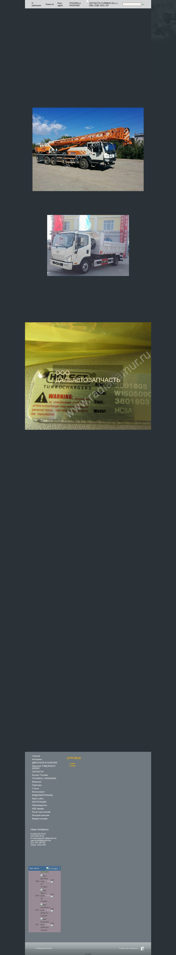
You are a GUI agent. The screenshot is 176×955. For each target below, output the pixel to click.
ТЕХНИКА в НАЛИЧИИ (75, 4)
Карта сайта (38, 798)
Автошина (37, 759)
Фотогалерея (38, 792)
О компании (36, 4)
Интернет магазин (40, 815)
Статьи (35, 788)
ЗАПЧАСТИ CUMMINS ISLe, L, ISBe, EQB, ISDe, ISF (103, 4)
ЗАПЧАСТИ (37, 772)
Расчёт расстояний (41, 812)
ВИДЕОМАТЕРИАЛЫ (42, 795)
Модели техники (39, 819)
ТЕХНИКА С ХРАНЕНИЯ (44, 778)
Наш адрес (60, 4)
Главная (36, 756)
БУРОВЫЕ (88, 954)
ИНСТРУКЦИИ (39, 802)
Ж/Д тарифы (38, 809)
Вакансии (36, 782)
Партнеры (37, 785)
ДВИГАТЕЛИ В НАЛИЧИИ (44, 763)
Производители (39, 805)
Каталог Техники (40, 775)
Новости (50, 4)
